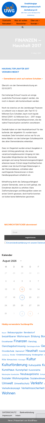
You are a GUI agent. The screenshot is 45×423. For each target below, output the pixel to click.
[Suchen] (23, 27)
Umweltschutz (21, 383)
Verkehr (36, 383)
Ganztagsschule (33, 346)
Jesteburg (5, 355)
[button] (39, 20)
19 (22, 297)
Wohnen (8, 393)
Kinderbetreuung (23, 355)
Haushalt (32, 351)
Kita (4, 359)
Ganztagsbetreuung (14, 346)
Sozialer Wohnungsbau (15, 378)
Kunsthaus (8, 369)
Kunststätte (34, 370)
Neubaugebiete (29, 374)
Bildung (35, 336)
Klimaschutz (12, 359)
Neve (10, 420)
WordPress (32, 420)
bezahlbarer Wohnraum (16, 336)
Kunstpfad (22, 369)
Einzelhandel (7, 341)
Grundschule (8, 351)
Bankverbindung (27, 412)
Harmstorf (19, 351)
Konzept (21, 360)
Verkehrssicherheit (32, 388)
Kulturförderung (14, 365)
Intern (18, 415)
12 (22, 289)
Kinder (12, 355)
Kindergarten (37, 355)
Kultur (31, 359)
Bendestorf (29, 332)
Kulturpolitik (34, 365)
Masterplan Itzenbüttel (10, 374)
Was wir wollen (20, 20)
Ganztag (32, 341)
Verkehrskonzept (11, 388)
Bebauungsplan (15, 332)
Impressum (7, 415)
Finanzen (20, 341)
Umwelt (7, 383)
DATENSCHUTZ (9, 412)
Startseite (6, 20)
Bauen (4, 333)
